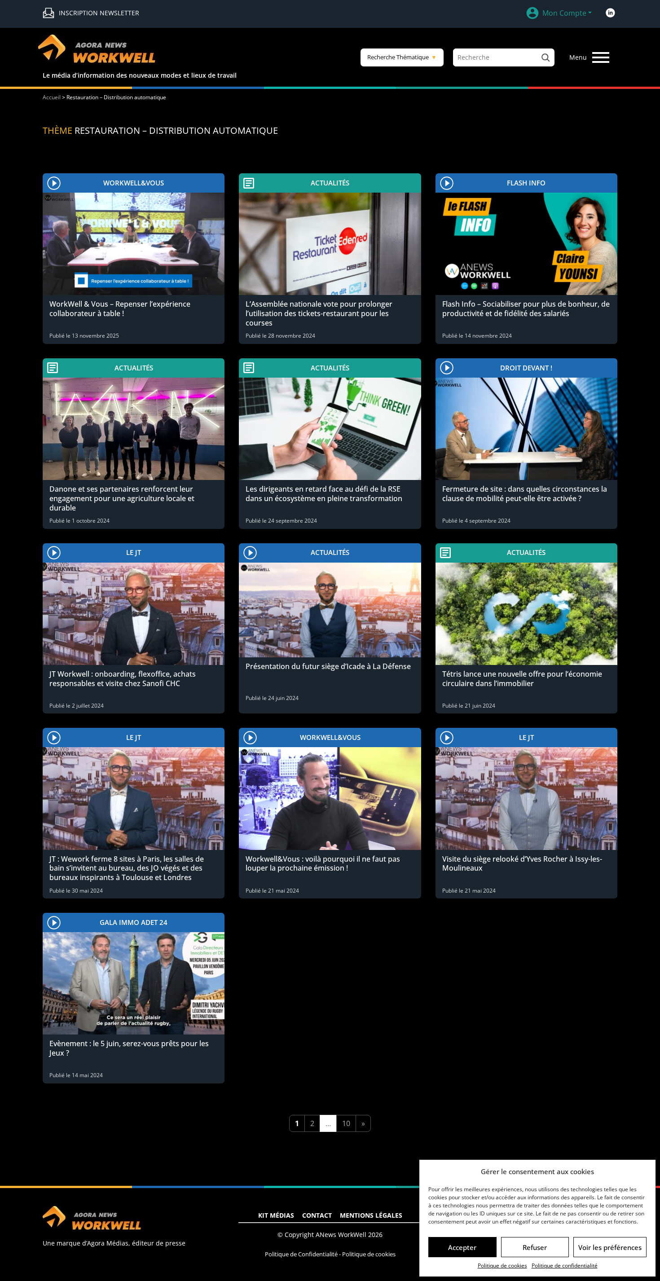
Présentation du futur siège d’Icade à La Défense (328, 666)
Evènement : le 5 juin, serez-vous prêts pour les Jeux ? (129, 1048)
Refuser (535, 1247)
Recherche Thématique (402, 57)
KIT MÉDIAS (276, 1215)
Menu (578, 57)
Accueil (52, 97)
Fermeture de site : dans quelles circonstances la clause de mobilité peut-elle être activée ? (524, 493)
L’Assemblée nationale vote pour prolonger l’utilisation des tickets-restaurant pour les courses (319, 313)
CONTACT (317, 1215)
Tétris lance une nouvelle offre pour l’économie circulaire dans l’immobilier (522, 678)
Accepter (462, 1247)
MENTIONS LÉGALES (371, 1215)
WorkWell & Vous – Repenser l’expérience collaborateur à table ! (119, 308)
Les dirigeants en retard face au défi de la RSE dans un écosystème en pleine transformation (324, 493)
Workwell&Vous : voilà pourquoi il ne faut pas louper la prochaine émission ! (323, 863)
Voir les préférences (610, 1247)
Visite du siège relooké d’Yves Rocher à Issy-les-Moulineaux (522, 863)
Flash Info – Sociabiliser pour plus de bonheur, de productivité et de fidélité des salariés (526, 308)
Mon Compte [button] (564, 13)
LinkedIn (610, 13)
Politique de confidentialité (565, 1265)
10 (346, 1123)
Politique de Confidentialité (301, 1254)
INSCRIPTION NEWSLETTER (99, 13)
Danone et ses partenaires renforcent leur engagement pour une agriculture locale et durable (121, 498)
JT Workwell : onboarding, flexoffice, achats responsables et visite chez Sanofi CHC (122, 678)
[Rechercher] (545, 57)
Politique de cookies (502, 1265)
